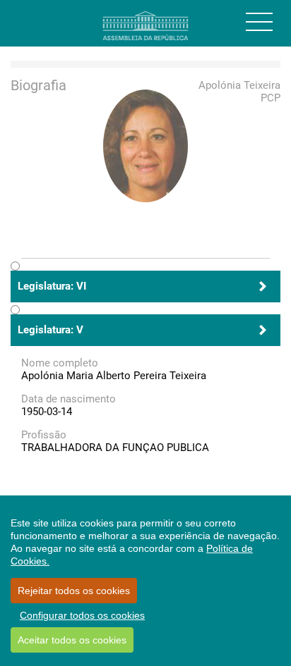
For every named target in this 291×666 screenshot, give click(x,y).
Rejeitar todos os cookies (74, 590)
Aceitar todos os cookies (72, 640)
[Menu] (259, 22)
